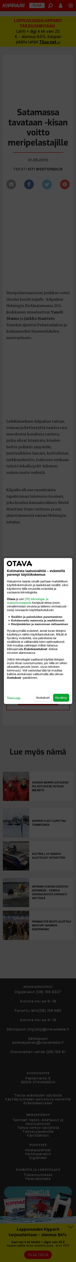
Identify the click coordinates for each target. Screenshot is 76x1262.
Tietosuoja (13, 698)
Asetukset (42, 697)
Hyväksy (61, 697)
